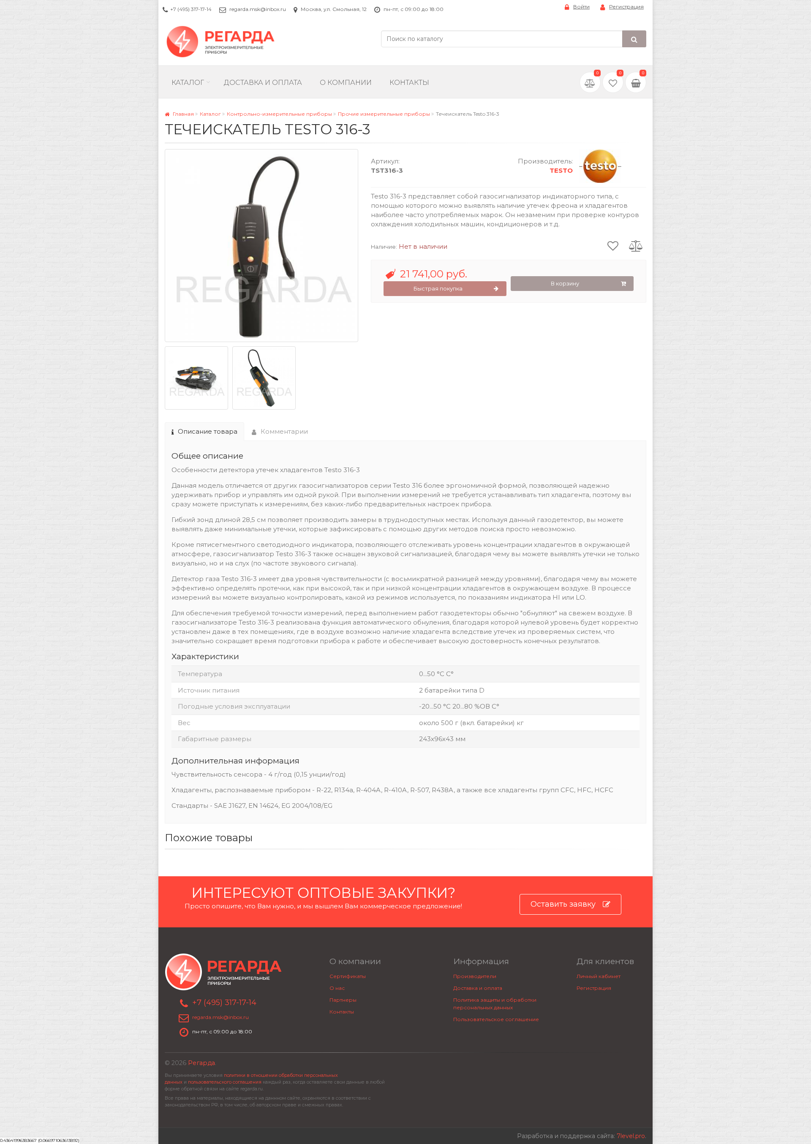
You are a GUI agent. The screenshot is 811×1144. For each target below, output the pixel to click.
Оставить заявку (563, 904)
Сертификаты (347, 976)
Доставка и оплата (477, 988)
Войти (581, 6)
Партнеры (343, 1000)
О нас (337, 988)
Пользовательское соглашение (496, 1019)
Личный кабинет (598, 976)
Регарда (201, 1063)
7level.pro (631, 1136)
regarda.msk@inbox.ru (257, 9)
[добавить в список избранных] (612, 245)
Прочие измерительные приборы (384, 114)
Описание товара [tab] (207, 431)
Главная (182, 114)
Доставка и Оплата (263, 83)
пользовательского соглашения (224, 1082)
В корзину (565, 283)
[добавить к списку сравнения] (636, 245)
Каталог (187, 83)
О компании (346, 83)
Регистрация (626, 6)
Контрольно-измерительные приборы (279, 114)
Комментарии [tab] (284, 431)
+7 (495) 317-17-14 (191, 9)
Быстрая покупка (438, 288)
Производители (474, 976)
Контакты (409, 83)
